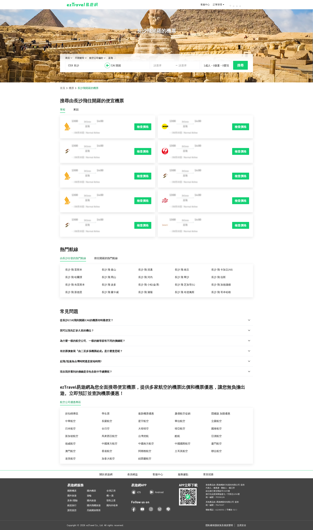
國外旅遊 (71, 495)
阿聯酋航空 (144, 451)
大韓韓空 (143, 428)
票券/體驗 (72, 500)
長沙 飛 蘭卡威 (110, 292)
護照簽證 (71, 510)
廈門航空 (216, 443)
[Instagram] (151, 509)
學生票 (106, 413)
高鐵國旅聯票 (94, 510)
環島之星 (111, 500)
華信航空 (180, 421)
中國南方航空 (146, 443)
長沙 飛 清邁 (145, 269)
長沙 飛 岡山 (109, 277)
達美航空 (70, 458)
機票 (71, 88)
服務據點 (183, 474)
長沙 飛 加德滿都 (221, 284)
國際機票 (71, 490)
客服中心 (205, 4)
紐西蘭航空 (144, 458)
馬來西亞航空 (109, 436)
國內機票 (91, 490)
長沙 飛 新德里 (73, 292)
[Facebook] (133, 509)
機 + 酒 (109, 495)
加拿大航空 (108, 458)
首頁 (62, 88)
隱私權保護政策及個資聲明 (219, 525)
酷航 (177, 436)
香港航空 (107, 451)
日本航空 (70, 428)
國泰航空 (216, 428)
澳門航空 (70, 451)
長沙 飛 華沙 (182, 277)
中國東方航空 (109, 443)
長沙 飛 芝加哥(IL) (185, 284)
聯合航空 (216, 451)
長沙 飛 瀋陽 (145, 292)
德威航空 (70, 443)
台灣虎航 (143, 436)
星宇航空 (143, 421)
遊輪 (89, 495)
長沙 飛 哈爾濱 (73, 277)
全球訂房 (111, 490)
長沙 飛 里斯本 (73, 269)
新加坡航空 (71, 436)
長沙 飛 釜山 (109, 269)
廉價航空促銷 (182, 413)
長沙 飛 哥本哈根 (221, 292)
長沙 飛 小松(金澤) (148, 284)
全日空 (106, 428)
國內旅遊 (91, 500)
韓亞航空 (180, 428)
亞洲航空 (216, 436)
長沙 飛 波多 (109, 284)
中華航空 (70, 421)
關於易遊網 (105, 474)
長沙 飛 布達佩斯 (184, 292)
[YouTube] (142, 509)
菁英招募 (208, 474)
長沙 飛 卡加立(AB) (222, 269)
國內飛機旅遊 (94, 505)
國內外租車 (112, 505)
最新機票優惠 (146, 413)
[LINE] (168, 509)
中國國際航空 (182, 443)
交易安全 (241, 525)
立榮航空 (216, 421)
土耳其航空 (181, 451)
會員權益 (132, 474)
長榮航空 (107, 421)
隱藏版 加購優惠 (220, 413)
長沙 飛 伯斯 (218, 277)
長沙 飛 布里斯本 (75, 284)
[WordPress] (159, 509)
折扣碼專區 (71, 413)
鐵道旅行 (71, 505)
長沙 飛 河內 (145, 277)
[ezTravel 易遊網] (82, 4)
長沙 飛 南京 (182, 269)
